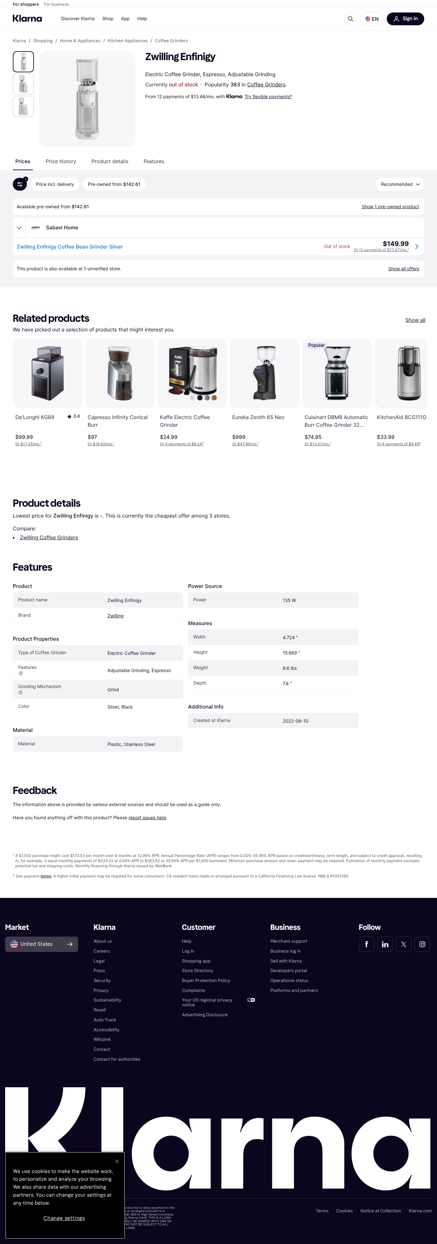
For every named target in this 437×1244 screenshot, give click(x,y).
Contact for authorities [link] (116, 1059)
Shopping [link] (43, 41)
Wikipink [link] (102, 1039)
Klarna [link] (19, 41)
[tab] (23, 161)
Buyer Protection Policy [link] (206, 980)
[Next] (415, 392)
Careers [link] (101, 951)
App (125, 18)
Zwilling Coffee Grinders (49, 537)
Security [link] (102, 980)
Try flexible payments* (268, 96)
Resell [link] (99, 1010)
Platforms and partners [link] (294, 990)
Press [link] (99, 970)
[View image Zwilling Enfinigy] (23, 61)
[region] (65, 1195)
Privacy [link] (100, 990)
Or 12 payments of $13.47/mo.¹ (381, 249)
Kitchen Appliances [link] (127, 41)
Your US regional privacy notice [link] (207, 1002)
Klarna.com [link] (420, 1211)
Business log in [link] (285, 951)
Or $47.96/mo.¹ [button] (245, 443)
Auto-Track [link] (104, 1020)
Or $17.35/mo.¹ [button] (28, 443)
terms (46, 876)
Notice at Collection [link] (381, 1211)
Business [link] (285, 927)
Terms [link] (322, 1211)
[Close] (117, 1161)
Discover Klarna (78, 18)
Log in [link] (188, 951)
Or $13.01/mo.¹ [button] (318, 443)
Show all (415, 320)
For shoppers (26, 4)
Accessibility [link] (106, 1030)
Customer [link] (199, 927)
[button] (372, 19)
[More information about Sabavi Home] (19, 227)
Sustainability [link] (107, 1000)
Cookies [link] (344, 1211)
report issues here (147, 817)
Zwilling (115, 616)
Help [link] (187, 941)
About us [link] (102, 941)
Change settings (64, 1218)
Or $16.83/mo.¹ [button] (101, 443)
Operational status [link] (289, 980)
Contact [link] (101, 1049)
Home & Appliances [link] (80, 41)
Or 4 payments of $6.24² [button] (182, 443)
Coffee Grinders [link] (171, 41)
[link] (366, 944)
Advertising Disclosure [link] (205, 1015)
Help (142, 18)
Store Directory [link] (197, 970)
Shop (108, 18)
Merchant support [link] (288, 941)
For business (56, 4)
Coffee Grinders (266, 84)
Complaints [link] (193, 990)
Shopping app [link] (196, 961)
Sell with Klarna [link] (286, 961)
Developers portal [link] (288, 970)
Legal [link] (99, 961)
